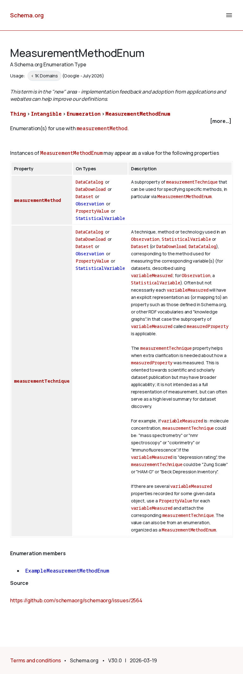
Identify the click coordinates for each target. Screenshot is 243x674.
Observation (90, 204)
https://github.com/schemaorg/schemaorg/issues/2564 (76, 600)
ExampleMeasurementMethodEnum (67, 570)
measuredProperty (207, 326)
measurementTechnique (192, 182)
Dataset (84, 196)
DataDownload (91, 189)
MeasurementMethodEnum (137, 113)
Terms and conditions (35, 660)
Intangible (46, 113)
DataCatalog (89, 182)
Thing (18, 113)
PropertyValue (92, 211)
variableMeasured (151, 275)
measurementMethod (102, 128)
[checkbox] (121, 121)
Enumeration (84, 113)
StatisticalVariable (100, 218)
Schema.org (27, 15)
